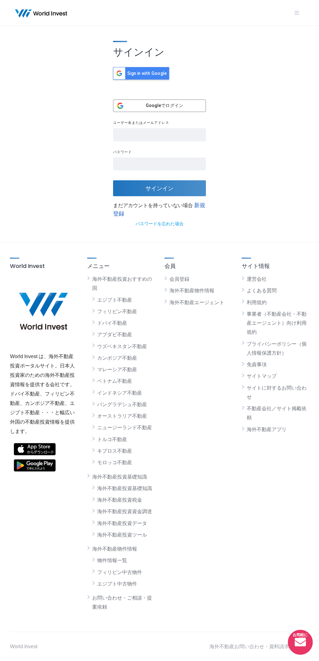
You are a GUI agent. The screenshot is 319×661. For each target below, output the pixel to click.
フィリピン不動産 (117, 311)
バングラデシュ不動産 (122, 404)
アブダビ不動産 (114, 334)
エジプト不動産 (114, 300)
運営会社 (257, 279)
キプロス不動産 (114, 451)
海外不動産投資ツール (122, 534)
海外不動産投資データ (122, 523)
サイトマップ (262, 376)
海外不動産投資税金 (119, 500)
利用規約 (257, 302)
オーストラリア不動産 (122, 416)
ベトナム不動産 (114, 381)
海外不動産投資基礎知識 (119, 476)
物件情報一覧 (112, 560)
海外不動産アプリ (267, 429)
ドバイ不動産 (112, 323)
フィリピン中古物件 (119, 572)
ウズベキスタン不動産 (122, 346)
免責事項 (257, 364)
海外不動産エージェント (196, 302)
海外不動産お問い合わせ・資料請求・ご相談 (259, 646)
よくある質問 (262, 290)
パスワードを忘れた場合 (159, 223)
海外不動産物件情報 (114, 549)
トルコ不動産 (112, 439)
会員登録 (179, 279)
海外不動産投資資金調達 (124, 511)
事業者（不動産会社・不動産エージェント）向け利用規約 (277, 323)
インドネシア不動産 (119, 393)
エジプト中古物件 (117, 583)
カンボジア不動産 (117, 358)
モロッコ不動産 (114, 462)
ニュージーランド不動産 (124, 427)
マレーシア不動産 (117, 369)
